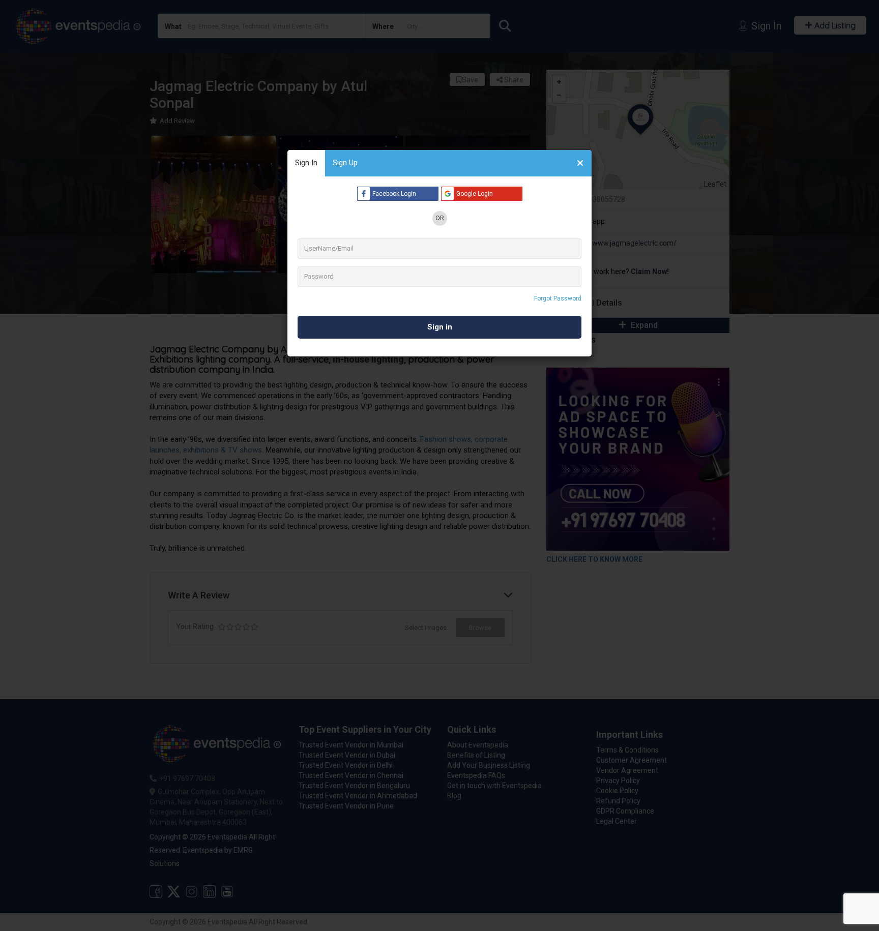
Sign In (306, 162)
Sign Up (345, 162)
